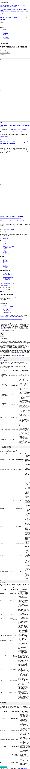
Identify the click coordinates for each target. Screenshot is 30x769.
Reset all (2, 54)
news (1, 122)
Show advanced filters (5, 52)
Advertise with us (8, 17)
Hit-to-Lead (5, 33)
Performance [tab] (3, 702)
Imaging (4, 35)
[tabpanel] (15, 403)
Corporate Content (7, 247)
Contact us (15, 17)
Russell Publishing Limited (7, 315)
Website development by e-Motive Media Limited (11, 319)
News (4, 244)
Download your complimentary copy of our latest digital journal (14, 8)
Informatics (5, 37)
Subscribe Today (7, 285)
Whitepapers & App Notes (8, 246)
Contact (1, 285)
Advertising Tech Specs (8, 277)
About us (2, 17)
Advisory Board (6, 279)
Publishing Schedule (7, 274)
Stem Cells (5, 32)
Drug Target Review (14, 146)
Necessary (4, 359)
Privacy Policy (6, 309)
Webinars (5, 248)
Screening (5, 30)
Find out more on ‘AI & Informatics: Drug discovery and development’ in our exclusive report (12, 6)
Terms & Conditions (7, 308)
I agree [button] (12, 330)
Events (4, 251)
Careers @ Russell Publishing (9, 306)
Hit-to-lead (5, 262)
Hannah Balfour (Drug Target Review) (18, 129)
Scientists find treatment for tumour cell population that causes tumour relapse (14, 142)
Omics (4, 34)
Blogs (4, 250)
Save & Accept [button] (3, 767)
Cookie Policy (6, 310)
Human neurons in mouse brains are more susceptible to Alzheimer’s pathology (12, 217)
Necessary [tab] (2, 357)
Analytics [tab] (2, 580)
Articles (4, 243)
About (4, 305)
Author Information (7, 278)
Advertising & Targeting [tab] (5, 446)
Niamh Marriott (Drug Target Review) (18, 220)
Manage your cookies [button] (7, 312)
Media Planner (6, 273)
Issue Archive (6, 253)
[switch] (0, 447)
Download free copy (4, 238)
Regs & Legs (6, 38)
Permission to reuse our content (10, 280)
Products (5, 252)
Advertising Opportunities (8, 275)
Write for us (2, 283)
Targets (4, 29)
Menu (2, 27)
